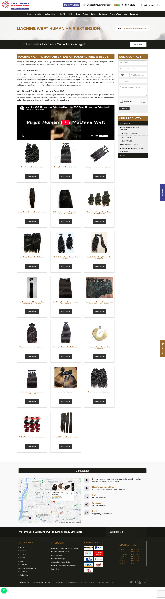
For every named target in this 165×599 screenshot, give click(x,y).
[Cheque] (98, 564)
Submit (124, 108)
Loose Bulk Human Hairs (129, 145)
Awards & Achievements (118, 14)
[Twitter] (131, 582)
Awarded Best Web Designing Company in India (97, 582)
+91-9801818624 (128, 4)
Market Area (23, 575)
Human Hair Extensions (128, 133)
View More (44, 44)
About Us (38, 14)
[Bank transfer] (88, 553)
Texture (85, 14)
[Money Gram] (98, 559)
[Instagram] (144, 582)
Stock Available (71, 4)
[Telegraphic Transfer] (98, 553)
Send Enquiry (163, 348)
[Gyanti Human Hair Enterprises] (50, 500)
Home (29, 14)
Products (22, 554)
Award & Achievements (27, 568)
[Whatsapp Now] (4, 590)
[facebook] (136, 582)
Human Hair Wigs (126, 141)
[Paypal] (98, 548)
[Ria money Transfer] (88, 559)
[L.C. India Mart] (88, 570)
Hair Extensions (50, 14)
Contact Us (134, 14)
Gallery (93, 14)
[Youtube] (140, 582)
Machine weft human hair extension (129, 128)
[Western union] (88, 548)
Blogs (78, 14)
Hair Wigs (62, 14)
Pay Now (163, 192)
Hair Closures (125, 137)
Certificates (103, 14)
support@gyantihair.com (99, 4)
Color (71, 14)
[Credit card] (88, 564)
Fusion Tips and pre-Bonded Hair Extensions (132, 150)
